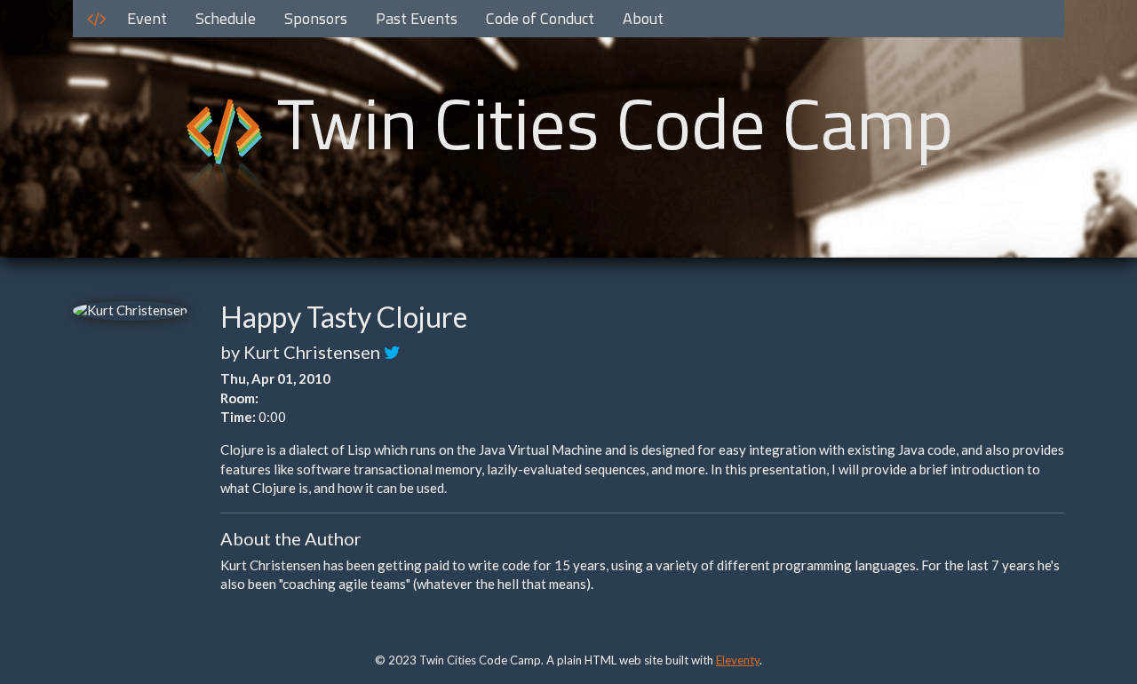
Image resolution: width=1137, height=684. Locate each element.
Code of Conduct (540, 18)
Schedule (225, 18)
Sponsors (315, 18)
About (643, 18)
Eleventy (737, 660)
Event (147, 18)
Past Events (416, 18)
